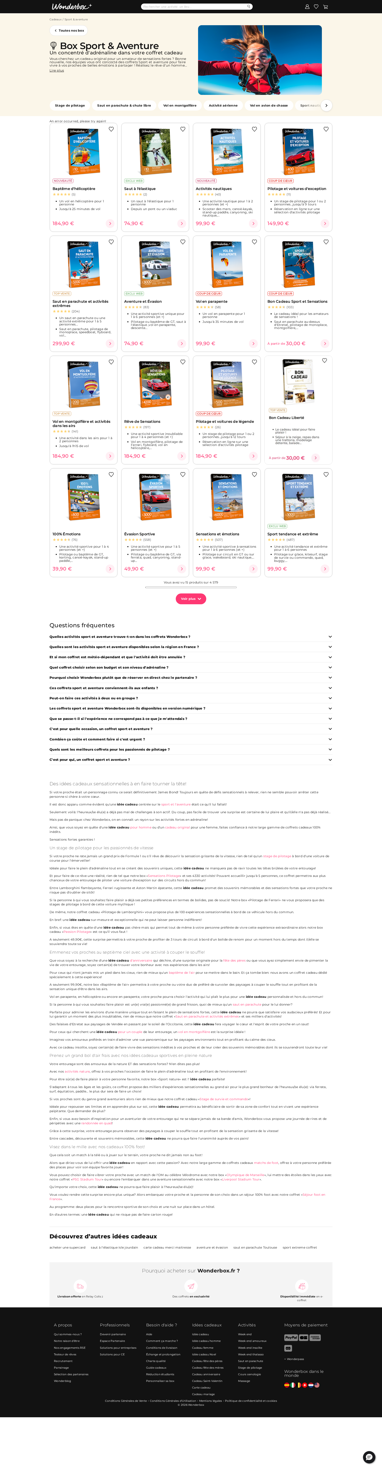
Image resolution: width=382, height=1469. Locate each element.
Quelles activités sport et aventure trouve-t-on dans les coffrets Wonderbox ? (120, 637)
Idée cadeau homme (206, 1341)
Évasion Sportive (139, 534)
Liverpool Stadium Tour (241, 1179)
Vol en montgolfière (180, 105)
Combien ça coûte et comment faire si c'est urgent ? (97, 739)
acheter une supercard (67, 1247)
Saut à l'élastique (140, 189)
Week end (245, 1334)
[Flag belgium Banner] (298, 1385)
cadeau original (177, 827)
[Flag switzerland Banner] (304, 1385)
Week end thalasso (251, 1354)
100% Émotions (66, 534)
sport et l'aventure (176, 804)
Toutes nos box (71, 31)
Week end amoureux (252, 1341)
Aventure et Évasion (143, 301)
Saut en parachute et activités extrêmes (81, 303)
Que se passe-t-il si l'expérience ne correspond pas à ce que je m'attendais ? (118, 719)
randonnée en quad (96, 1123)
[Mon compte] (307, 6)
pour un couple (119, 1032)
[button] (326, 105)
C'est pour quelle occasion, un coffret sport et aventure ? (101, 729)
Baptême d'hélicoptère (74, 189)
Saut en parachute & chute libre (124, 105)
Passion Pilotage (76, 932)
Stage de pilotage (70, 105)
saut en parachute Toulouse (255, 1247)
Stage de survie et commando (224, 1099)
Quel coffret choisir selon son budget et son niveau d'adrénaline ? (109, 667)
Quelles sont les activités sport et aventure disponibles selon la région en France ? (124, 647)
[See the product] (110, 223)
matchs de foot (266, 1163)
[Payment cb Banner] (303, 1340)
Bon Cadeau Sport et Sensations (297, 301)
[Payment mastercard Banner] (288, 1350)
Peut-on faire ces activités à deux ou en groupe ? (94, 698)
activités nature (77, 1071)
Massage (244, 1381)
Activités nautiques (214, 189)
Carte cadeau (201, 1387)
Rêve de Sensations (142, 421)
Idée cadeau (200, 1334)
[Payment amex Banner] (315, 1340)
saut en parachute (247, 1004)
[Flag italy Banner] (292, 1385)
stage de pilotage (277, 856)
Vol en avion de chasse (269, 105)
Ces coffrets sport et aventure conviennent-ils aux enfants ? (104, 688)
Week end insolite (250, 1347)
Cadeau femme (202, 1347)
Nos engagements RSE (70, 1347)
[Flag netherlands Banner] (310, 1385)
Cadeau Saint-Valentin (207, 1381)
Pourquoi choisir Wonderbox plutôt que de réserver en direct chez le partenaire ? (123, 678)
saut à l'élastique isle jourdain (114, 1247)
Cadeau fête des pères (207, 1361)
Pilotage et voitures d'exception (296, 189)
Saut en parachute (250, 1361)
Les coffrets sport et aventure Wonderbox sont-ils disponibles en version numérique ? (127, 708)
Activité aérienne (223, 105)
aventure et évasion (212, 1247)
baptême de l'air (182, 973)
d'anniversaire (130, 960)
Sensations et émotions (217, 534)
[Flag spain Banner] (286, 1385)
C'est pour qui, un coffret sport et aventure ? (90, 760)
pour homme (130, 827)
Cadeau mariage (203, 1394)
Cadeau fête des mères (207, 1367)
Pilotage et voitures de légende (225, 421)
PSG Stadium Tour (87, 1179)
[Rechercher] (248, 6)
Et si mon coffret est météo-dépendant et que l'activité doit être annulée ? (117, 657)
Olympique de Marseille (245, 1175)
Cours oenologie (249, 1374)
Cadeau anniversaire (206, 1374)
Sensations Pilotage (164, 876)
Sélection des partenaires (71, 1374)
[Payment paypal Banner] (291, 1340)
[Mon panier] (325, 6)
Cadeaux (55, 19)
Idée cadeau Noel (204, 1354)
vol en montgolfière (194, 1032)
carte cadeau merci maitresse (167, 1247)
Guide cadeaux (156, 1367)
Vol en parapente (211, 301)
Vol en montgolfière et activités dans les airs (81, 423)
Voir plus (188, 599)
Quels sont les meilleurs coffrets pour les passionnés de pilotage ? (110, 750)
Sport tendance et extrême (292, 534)
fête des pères (234, 960)
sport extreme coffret (300, 1247)
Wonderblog (62, 1381)
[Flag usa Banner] (316, 1385)
